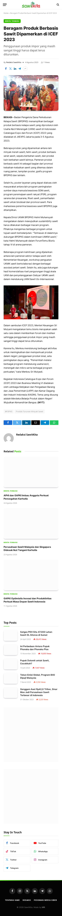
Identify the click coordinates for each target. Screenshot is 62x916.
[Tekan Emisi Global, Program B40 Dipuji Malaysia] (11, 678)
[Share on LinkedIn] (15, 68)
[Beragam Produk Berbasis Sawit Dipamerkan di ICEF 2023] (31, 93)
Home (6, 13)
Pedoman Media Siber (45, 900)
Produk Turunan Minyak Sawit (29, 411)
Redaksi (27, 900)
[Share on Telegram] (19, 68)
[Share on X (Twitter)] (10, 68)
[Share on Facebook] (6, 68)
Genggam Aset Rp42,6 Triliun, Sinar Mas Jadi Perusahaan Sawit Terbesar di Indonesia (38, 692)
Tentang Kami (12, 900)
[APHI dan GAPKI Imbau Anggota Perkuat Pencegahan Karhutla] (31, 472)
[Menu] (5, 4)
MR (43, 907)
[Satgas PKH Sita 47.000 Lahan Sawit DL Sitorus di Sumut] (11, 635)
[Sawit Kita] (31, 4)
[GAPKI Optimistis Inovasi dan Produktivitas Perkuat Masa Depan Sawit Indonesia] (31, 575)
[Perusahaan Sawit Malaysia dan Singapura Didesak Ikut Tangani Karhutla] (31, 523)
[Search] (57, 4)
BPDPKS (8, 411)
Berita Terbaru (12, 21)
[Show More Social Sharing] (25, 68)
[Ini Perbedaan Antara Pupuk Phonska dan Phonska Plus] (11, 649)
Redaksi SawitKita (13, 62)
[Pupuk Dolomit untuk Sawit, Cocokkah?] (11, 664)
